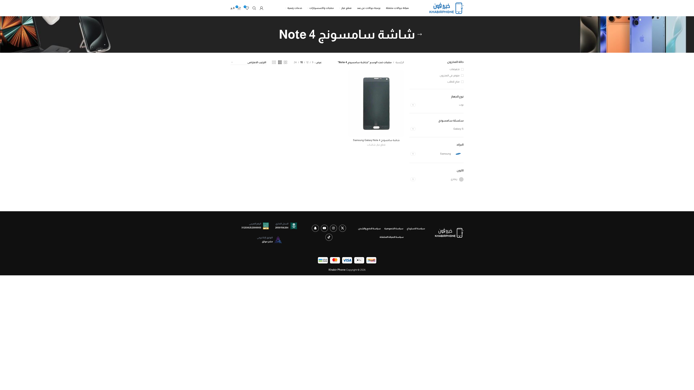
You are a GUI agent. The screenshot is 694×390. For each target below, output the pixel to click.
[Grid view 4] (274, 62)
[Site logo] (446, 7)
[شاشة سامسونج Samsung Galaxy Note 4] (376, 103)
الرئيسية (399, 62)
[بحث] (254, 8)
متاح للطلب (453, 81)
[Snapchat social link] (315, 228)
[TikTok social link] (329, 237)
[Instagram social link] (333, 228)
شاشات (371, 144)
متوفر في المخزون (450, 75)
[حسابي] (261, 8)
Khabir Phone (337, 269)
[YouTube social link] (324, 228)
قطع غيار (380, 144)
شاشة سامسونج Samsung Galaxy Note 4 (376, 140)
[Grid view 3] (280, 62)
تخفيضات (455, 69)
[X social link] (342, 228)
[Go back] (419, 34)
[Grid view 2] (285, 62)
